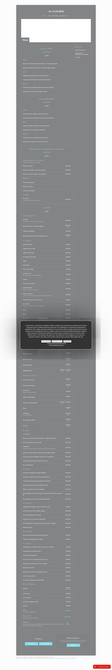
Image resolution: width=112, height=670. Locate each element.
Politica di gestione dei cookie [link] (56, 345)
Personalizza (67, 341)
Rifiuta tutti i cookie (57, 341)
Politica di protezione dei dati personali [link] (56, 343)
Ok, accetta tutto (46, 341)
